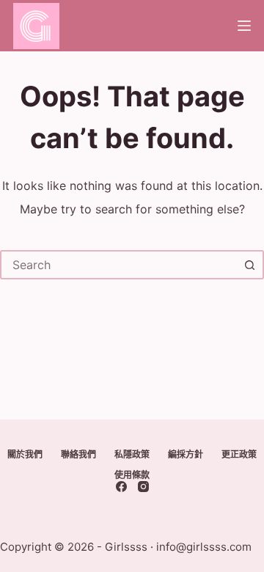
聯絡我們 (78, 454)
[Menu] (244, 25)
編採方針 (185, 454)
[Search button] (249, 265)
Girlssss (126, 547)
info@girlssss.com (204, 547)
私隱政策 (132, 454)
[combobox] (118, 264)
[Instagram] (143, 486)
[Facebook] (121, 486)
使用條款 (132, 474)
